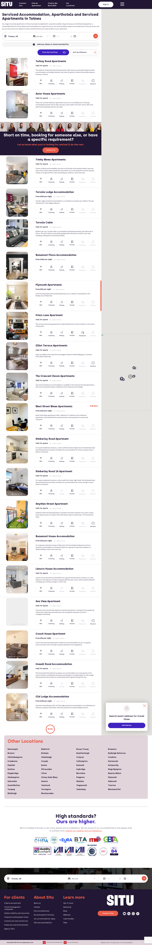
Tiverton (112, 785)
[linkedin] (129, 913)
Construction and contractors (16, 921)
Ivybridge (80, 769)
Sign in (106, 4)
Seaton (44, 781)
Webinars (67, 915)
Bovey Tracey (82, 749)
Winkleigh (12, 793)
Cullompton (81, 761)
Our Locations (70, 4)
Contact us (50, 150)
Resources (67, 907)
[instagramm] (133, 913)
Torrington (46, 789)
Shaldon (80, 781)
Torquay (11, 789)
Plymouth (112, 777)
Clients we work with (12, 903)
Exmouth (80, 765)
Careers (37, 907)
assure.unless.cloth (72, 942)
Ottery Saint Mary (49, 777)
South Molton (14, 785)
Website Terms (105, 942)
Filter (49, 52)
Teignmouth (81, 785)
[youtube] (124, 913)
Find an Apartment (36, 4)
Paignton (80, 777)
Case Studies (68, 919)
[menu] (122, 4)
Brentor (11, 753)
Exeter (44, 765)
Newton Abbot (114, 773)
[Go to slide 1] (11, 84)
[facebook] (137, 913)
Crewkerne (12, 761)
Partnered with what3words (54, 942)
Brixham (45, 753)
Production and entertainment (16, 925)
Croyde (44, 761)
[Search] (95, 36)
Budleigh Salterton (117, 753)
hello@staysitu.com (26, 942)
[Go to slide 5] (17, 84)
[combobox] (18, 36)
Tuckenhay (81, 789)
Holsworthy (113, 765)
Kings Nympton (114, 769)
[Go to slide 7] (20, 84)
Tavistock (45, 785)
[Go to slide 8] (22, 84)
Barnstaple (13, 749)
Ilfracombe (46, 769)
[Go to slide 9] (22, 116)
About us (37, 903)
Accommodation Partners (44, 915)
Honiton (11, 769)
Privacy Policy (115, 942)
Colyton (80, 757)
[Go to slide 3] (14, 84)
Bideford (45, 749)
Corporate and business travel (16, 917)
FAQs (65, 923)
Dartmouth (113, 761)
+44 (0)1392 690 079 (12, 942)
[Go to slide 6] (19, 84)
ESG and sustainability (43, 923)
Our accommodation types (44, 919)
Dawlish (11, 765)
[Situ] (120, 905)
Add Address (126, 725)
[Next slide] (31, 72)
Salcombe (12, 781)
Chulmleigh (46, 757)
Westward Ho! (114, 789)
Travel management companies (12, 908)
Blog (65, 911)
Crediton (112, 757)
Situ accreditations (41, 911)
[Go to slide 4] (16, 84)
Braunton (112, 749)
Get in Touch (68, 903)
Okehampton (13, 777)
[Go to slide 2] (13, 84)
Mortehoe (80, 773)
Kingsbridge (13, 773)
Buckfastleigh (82, 753)
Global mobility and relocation (16, 913)
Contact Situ (22, 4)
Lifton (44, 773)
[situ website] (6, 4)
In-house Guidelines (126, 942)
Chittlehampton (15, 757)
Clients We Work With (52, 4)
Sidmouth (112, 781)
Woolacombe (47, 793)
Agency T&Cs (9, 929)
